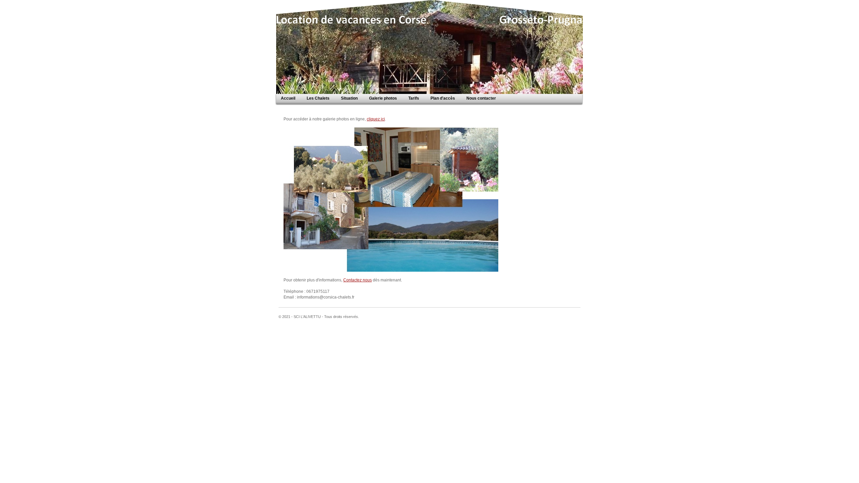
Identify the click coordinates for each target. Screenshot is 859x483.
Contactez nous (357, 280)
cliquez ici (376, 119)
